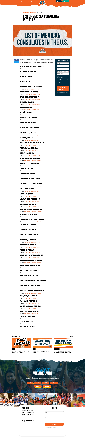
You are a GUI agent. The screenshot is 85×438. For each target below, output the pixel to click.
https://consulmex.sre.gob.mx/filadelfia (32, 145)
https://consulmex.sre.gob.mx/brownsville (32, 94)
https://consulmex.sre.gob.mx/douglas (32, 130)
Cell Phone (46, 417)
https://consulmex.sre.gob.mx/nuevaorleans (33, 211)
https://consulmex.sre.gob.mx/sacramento (32, 262)
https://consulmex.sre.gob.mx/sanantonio (32, 277)
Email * (58, 68)
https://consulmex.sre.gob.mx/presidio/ (32, 252)
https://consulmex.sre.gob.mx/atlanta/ (31, 73)
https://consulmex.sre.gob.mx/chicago (32, 104)
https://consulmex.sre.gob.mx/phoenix (32, 242)
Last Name (58, 65)
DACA (24, 12)
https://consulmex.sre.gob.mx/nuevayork (32, 216)
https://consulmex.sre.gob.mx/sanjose (31, 298)
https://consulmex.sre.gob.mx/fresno (31, 150)
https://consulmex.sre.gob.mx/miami (31, 196)
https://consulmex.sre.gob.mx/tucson (31, 318)
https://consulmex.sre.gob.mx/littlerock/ (32, 181)
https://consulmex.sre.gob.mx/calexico (32, 99)
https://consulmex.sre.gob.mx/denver (31, 119)
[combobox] (68, 71)
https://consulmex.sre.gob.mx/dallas (31, 109)
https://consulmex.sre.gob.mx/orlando (31, 232)
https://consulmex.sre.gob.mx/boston (31, 89)
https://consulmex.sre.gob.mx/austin (31, 79)
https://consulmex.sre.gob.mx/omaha (31, 226)
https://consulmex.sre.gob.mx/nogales (31, 206)
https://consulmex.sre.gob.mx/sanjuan (31, 303)
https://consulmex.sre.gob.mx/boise (31, 84)
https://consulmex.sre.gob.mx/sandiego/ (32, 288)
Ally (58, 78)
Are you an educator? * (60, 82)
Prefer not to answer (60, 80)
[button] (16, 60)
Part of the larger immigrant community (63, 79)
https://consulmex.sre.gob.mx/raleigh (31, 257)
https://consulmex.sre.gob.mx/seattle (31, 313)
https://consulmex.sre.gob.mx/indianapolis (32, 160)
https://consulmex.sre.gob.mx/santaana (32, 308)
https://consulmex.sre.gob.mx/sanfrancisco (32, 293)
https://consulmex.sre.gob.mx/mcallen (31, 191)
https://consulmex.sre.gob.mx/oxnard (31, 237)
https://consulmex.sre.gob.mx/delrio (31, 114)
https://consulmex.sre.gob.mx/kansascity (32, 165)
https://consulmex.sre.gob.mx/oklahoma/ (32, 221)
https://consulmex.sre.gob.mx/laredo (31, 170)
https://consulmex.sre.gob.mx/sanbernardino (33, 283)
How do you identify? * (60, 77)
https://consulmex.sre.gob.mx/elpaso (31, 140)
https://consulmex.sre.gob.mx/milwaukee (32, 201)
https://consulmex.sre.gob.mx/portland (32, 247)
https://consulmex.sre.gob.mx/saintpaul (32, 267)
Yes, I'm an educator (60, 83)
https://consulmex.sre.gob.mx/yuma (31, 323)
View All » (71, 336)
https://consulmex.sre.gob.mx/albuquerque (32, 68)
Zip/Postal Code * (47, 414)
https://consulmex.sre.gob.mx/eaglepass (32, 135)
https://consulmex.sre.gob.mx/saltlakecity (32, 272)
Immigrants (34, 12)
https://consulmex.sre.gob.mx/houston (32, 155)
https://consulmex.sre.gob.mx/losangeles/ (32, 186)
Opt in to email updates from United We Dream (62, 92)
